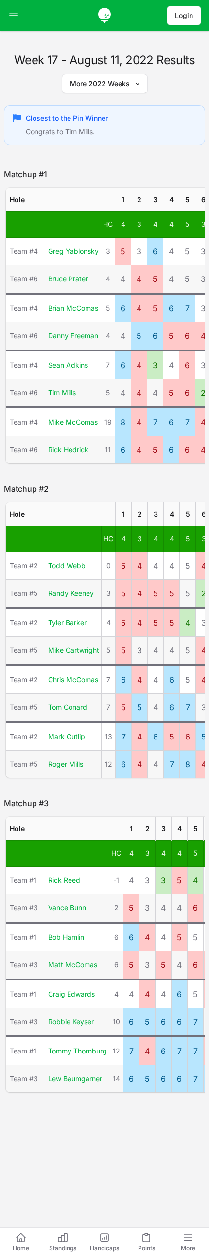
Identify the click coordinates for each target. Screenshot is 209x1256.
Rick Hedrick (68, 449)
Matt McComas (72, 964)
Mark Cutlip (66, 736)
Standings (62, 1248)
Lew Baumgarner (75, 1078)
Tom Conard (67, 707)
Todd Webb (67, 565)
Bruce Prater (68, 279)
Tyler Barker (67, 622)
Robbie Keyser (71, 1021)
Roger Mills (65, 764)
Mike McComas (73, 422)
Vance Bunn (67, 908)
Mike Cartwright (73, 650)
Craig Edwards (71, 994)
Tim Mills (62, 392)
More (188, 1248)
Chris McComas (73, 679)
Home (21, 1248)
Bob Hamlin (66, 937)
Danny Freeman (73, 336)
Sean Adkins (68, 365)
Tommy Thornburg (77, 1051)
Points (146, 1248)
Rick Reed (64, 880)
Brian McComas (73, 308)
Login (184, 15)
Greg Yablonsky (73, 251)
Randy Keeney (71, 593)
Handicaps (104, 1248)
